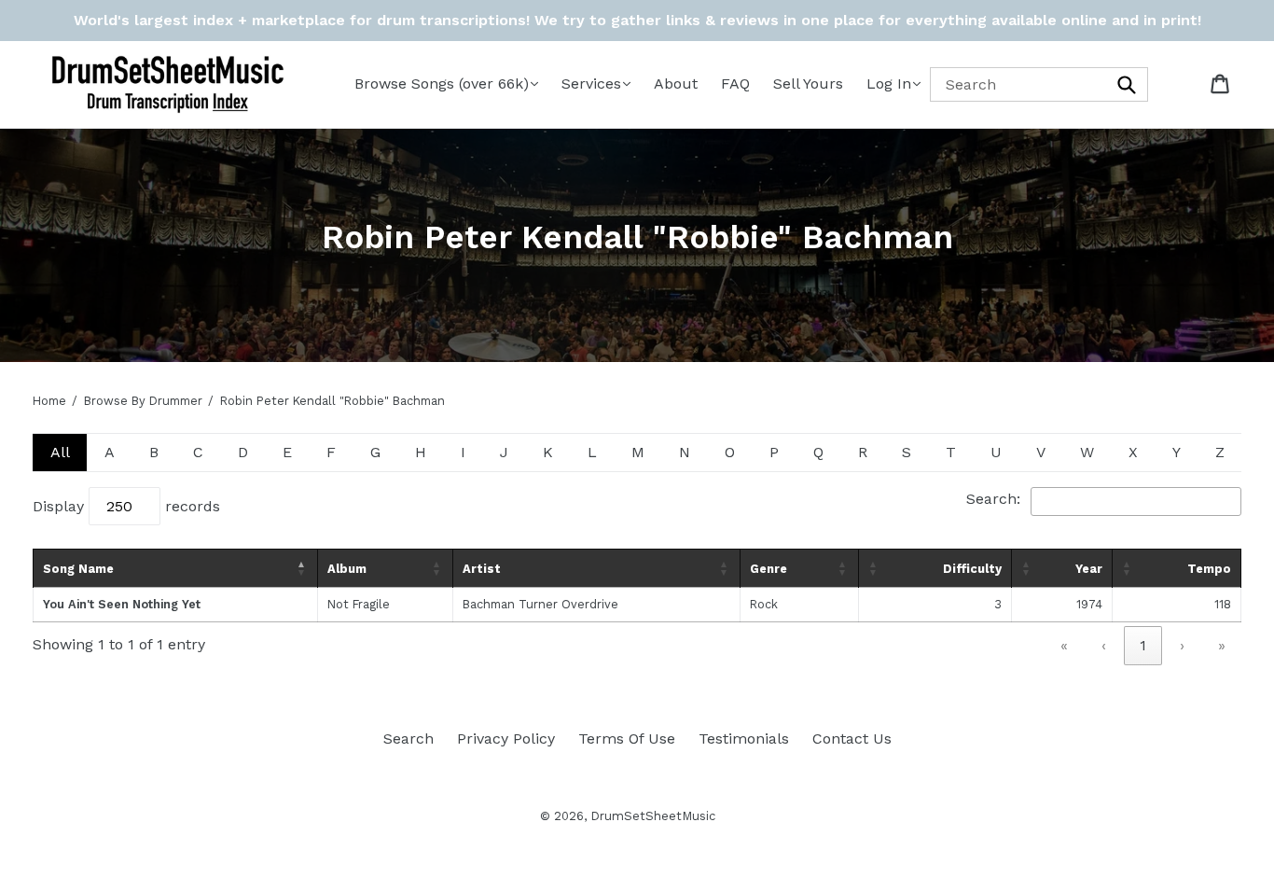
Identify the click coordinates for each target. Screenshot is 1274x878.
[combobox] (1039, 84)
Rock (764, 604)
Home (49, 401)
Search (408, 738)
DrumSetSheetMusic (652, 816)
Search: (993, 499)
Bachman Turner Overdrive (540, 604)
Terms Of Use (626, 738)
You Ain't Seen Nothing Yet (122, 604)
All (60, 452)
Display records (126, 506)
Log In (888, 83)
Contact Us (852, 738)
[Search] (1127, 84)
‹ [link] (1103, 645)
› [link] (1182, 645)
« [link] (1064, 645)
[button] (302, 568)
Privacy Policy (506, 738)
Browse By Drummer (143, 401)
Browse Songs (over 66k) (441, 83)
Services (591, 83)
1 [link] (1143, 645)
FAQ (735, 83)
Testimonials (744, 738)
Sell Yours (808, 83)
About (676, 83)
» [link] (1222, 645)
